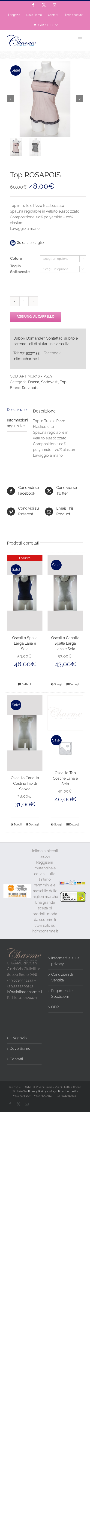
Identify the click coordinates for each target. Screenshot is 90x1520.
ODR (55, 1007)
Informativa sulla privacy (65, 961)
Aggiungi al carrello (35, 316)
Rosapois (30, 388)
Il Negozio (18, 1038)
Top (63, 382)
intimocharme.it (26, 359)
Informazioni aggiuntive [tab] (17, 423)
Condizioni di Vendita (62, 977)
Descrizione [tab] (17, 409)
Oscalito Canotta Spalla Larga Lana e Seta (65, 643)
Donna (33, 382)
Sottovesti (49, 382)
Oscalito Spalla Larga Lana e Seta (25, 643)
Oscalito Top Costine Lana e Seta (65, 778)
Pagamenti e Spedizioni (61, 994)
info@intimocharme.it (24, 992)
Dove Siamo (20, 1048)
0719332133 (30, 353)
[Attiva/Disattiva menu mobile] (80, 37)
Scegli (58, 684)
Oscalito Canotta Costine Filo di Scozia (25, 783)
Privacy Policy (37, 1091)
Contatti (16, 1059)
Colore (16, 258)
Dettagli (26, 684)
